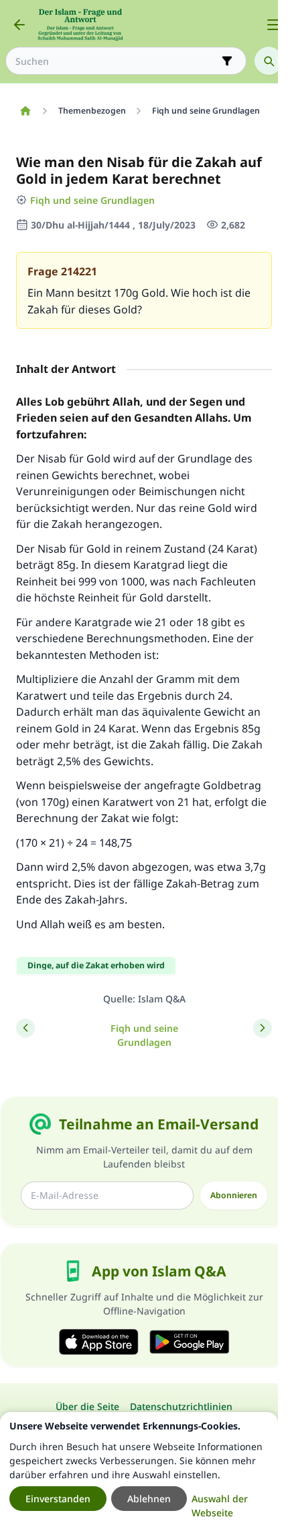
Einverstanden (57, 1498)
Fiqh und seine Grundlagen (92, 200)
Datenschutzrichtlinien (181, 1406)
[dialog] (139, 1470)
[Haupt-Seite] (25, 111)
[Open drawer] (273, 24)
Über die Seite (87, 1406)
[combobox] (116, 61)
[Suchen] (269, 61)
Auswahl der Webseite (220, 1505)
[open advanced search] (227, 60)
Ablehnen (149, 1498)
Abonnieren (233, 1195)
